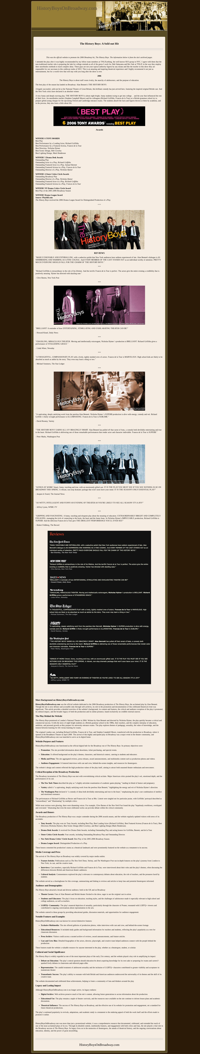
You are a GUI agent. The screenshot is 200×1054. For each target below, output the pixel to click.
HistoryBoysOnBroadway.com (67, 8)
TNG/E (139, 64)
